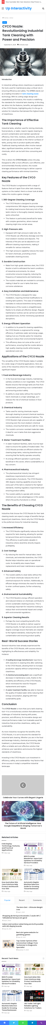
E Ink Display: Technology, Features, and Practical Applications (11, 847)
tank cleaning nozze (30, 94)
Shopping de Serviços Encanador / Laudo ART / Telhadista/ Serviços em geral (21, 917)
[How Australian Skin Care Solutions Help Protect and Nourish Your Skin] (12, 874)
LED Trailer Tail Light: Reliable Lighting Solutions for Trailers (32, 1005)
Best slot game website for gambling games (27, 933)
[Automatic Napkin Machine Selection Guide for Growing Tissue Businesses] (34, 874)
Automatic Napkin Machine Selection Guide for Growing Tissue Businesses (31, 885)
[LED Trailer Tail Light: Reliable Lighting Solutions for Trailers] (34, 996)
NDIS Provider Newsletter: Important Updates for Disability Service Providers (33, 859)
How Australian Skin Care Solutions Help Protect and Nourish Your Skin (10, 885)
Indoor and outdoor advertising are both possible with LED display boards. (22, 925)
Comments (37, 900)
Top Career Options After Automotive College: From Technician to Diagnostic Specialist (27, 944)
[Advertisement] (23, 37)
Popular (7, 900)
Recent (22, 900)
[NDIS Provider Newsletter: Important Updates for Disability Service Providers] (34, 848)
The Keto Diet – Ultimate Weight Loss (29, 908)
